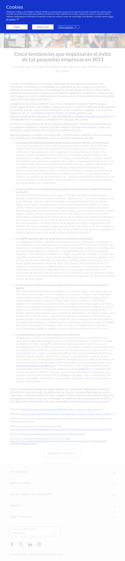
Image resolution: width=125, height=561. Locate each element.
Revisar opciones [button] (66, 27)
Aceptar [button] (17, 27)
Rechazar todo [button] (43, 27)
